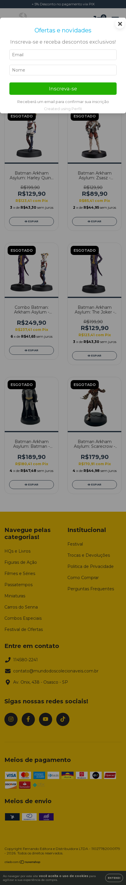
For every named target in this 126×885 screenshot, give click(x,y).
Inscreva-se (63, 89)
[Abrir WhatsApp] (111, 870)
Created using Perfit (63, 109)
